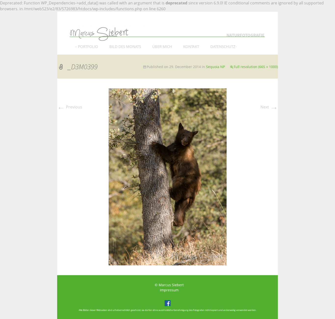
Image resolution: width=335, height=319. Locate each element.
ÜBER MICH (162, 46)
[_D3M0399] (168, 176)
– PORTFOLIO (86, 46)
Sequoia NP (215, 66)
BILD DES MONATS (125, 46)
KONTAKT (191, 46)
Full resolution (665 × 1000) (256, 66)
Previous (69, 107)
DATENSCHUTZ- (223, 46)
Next (269, 107)
